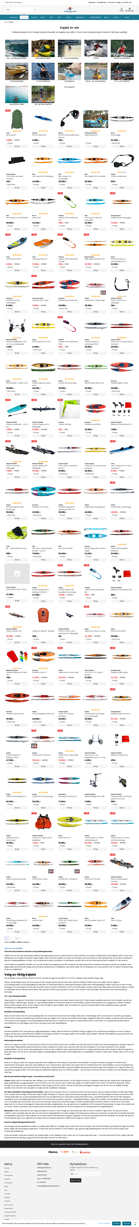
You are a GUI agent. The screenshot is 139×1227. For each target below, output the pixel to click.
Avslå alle (116, 1223)
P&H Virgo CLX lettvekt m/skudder (93, 218)
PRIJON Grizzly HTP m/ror (41, 341)
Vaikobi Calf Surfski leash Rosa (68, 342)
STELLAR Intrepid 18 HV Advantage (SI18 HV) (66, 508)
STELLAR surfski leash (118, 176)
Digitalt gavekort (91, 135)
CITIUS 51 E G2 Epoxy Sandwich (66, 715)
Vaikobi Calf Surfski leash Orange (68, 260)
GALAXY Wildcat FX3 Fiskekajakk (39, 466)
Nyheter (7, 1168)
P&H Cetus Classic (65, 548)
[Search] (35, 10)
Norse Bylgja (115, 135)
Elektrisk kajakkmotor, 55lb (95, 796)
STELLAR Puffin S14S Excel (41, 755)
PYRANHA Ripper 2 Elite (119, 383)
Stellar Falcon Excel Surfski (68, 672)
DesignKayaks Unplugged (121, 217)
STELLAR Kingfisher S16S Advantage (15, 508)
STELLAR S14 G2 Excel (92, 879)
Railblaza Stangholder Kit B (121, 590)
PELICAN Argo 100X (39, 135)
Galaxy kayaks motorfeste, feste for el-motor (121, 797)
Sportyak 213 (11, 135)
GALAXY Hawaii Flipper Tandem (119, 880)
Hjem (6, 22)
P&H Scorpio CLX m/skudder (17, 217)
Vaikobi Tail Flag (64, 424)
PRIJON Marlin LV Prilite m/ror (17, 383)
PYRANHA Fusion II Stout (15, 714)
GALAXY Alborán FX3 (13, 631)
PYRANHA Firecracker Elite (68, 300)
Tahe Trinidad (116, 920)
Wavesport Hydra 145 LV (67, 796)
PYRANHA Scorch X (39, 672)
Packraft (34, 17)
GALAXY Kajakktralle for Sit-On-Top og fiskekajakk (16, 342)
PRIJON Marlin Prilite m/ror (94, 383)
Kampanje (13, 17)
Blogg (118, 2)
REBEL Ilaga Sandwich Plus (95, 259)
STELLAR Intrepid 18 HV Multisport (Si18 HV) (40, 591)
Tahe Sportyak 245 (39, 259)
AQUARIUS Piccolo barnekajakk (13, 301)
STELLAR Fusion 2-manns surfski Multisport (94, 839)
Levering (7, 1194)
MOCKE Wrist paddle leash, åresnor (68, 136)
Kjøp (5, 1190)
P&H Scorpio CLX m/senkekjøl (64, 177)
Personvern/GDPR (10, 1212)
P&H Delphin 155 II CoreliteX (95, 176)
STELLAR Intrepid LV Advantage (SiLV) (92, 342)
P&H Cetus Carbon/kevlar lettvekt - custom (42, 549)
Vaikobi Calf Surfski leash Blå (94, 591)
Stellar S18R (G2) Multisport (95, 507)
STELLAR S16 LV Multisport (67, 879)
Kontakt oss (126, 2)
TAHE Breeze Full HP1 (13, 259)
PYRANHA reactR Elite (93, 424)
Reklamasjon (8, 1208)
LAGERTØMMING (95, 17)
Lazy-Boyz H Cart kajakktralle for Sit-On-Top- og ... (95, 756)
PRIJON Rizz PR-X (64, 838)
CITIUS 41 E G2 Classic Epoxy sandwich (95, 466)
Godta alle (127, 1223)
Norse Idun (36, 217)
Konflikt (6, 1219)
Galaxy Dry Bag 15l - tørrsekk (43, 631)
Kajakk (11, 22)
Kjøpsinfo (92, 2)
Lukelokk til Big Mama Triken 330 (16, 673)
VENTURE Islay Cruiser (40, 300)
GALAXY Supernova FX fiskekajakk (40, 425)
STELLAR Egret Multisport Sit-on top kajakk (17, 921)
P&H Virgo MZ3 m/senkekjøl (42, 176)
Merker (6, 1172)
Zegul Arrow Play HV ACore (95, 631)
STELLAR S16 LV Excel (39, 879)
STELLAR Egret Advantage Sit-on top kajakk (94, 715)
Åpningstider (8, 1175)
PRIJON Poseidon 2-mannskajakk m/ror (118, 260)
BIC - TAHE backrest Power (16, 548)
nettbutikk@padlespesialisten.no (48, 1186)
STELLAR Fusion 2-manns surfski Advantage (120, 839)
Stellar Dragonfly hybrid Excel (41, 384)
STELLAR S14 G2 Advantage (42, 796)
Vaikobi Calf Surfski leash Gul (68, 218)
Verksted (111, 2)
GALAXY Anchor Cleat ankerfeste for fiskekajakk (68, 632)
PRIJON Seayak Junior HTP (95, 920)
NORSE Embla (37, 920)
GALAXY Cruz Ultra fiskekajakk (13, 466)
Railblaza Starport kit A (119, 755)
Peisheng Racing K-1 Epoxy (16, 589)
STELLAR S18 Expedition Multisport (119, 549)
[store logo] (70, 10)
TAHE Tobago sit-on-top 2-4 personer (121, 466)
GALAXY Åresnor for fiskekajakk (118, 301)
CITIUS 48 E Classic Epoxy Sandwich (68, 921)
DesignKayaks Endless (119, 672)
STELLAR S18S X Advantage (121, 507)
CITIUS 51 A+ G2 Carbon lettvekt (94, 673)
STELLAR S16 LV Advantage (95, 300)
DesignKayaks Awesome (120, 714)
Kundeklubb (101, 2)
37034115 (43, 1182)
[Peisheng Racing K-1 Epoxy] (17, 573)
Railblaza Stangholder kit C (121, 424)
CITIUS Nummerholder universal (14, 177)
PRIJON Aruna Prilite (118, 631)
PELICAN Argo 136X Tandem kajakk (95, 549)
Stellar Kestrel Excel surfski (16, 879)
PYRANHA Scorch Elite (40, 507)
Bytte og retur (8, 1205)
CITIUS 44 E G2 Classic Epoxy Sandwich (122, 342)
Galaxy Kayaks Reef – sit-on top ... (17, 425)
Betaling (7, 1197)
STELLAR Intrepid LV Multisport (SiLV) (13, 756)
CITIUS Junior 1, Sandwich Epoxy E (68, 466)
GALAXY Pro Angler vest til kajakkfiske (42, 839)
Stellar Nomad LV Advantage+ (12, 839)
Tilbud (127, 17)
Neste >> (18, 938)
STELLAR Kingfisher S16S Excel (43, 714)
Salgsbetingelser (10, 1216)
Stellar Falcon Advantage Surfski (68, 756)
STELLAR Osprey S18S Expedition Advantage (67, 591)
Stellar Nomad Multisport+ (16, 796)
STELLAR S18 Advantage (67, 383)
